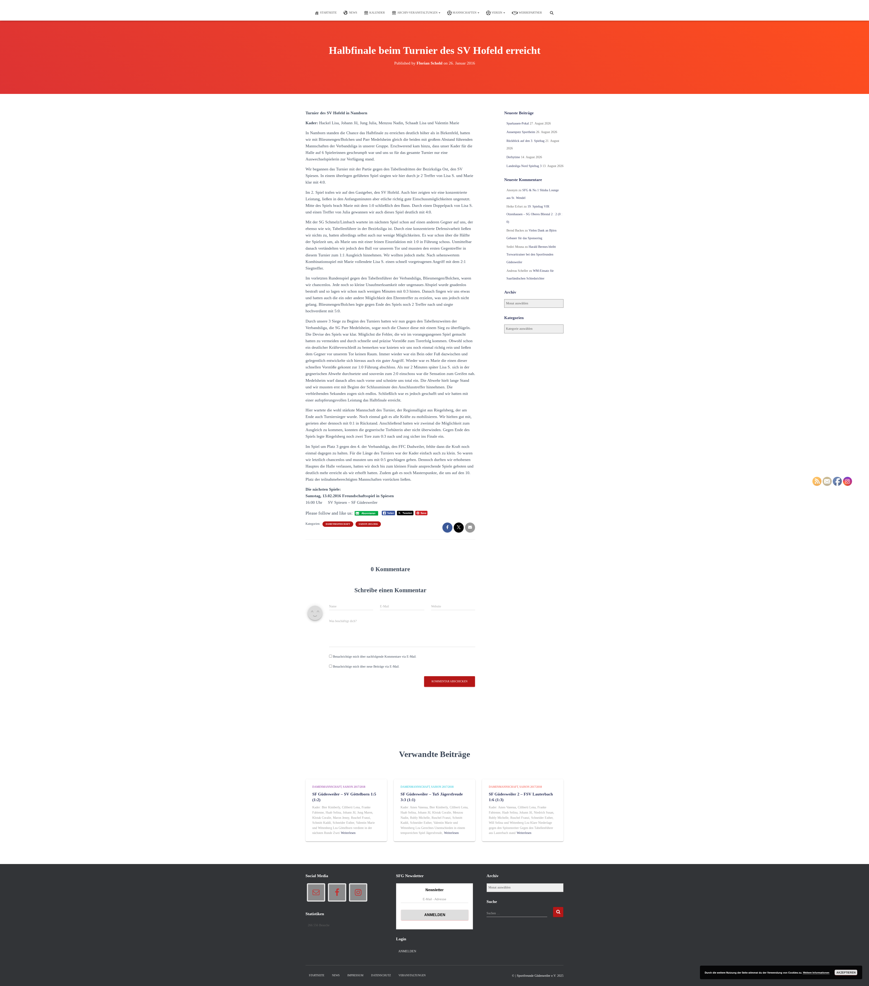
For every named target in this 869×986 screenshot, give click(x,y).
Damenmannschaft (338, 524)
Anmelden (407, 951)
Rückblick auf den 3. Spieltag (525, 141)
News (353, 12)
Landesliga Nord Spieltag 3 (524, 166)
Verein (497, 12)
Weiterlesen (348, 833)
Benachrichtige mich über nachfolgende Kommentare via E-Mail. (375, 656)
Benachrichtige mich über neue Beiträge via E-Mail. (366, 666)
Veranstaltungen (412, 975)
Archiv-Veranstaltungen (417, 12)
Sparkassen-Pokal (517, 123)
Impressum (355, 975)
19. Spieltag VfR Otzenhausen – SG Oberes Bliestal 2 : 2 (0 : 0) (534, 214)
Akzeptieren (846, 972)
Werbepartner (530, 12)
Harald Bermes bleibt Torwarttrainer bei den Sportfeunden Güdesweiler (531, 254)
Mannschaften (465, 12)
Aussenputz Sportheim (520, 132)
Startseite (328, 12)
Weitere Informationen (816, 972)
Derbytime (513, 157)
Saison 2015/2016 (368, 524)
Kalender (377, 12)
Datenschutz (381, 975)
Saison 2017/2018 (354, 786)
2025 (560, 975)
